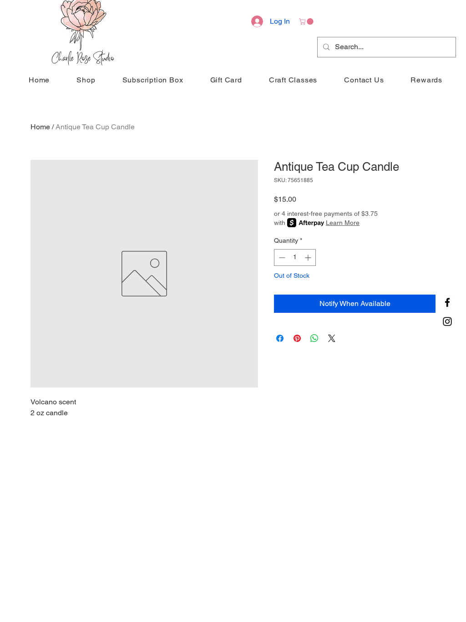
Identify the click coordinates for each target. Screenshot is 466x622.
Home (40, 126)
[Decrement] (281, 257)
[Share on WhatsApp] (314, 338)
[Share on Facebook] (279, 338)
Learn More (343, 222)
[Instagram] (447, 321)
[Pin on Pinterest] (297, 338)
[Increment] (308, 257)
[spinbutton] (295, 257)
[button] (307, 21)
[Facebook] (447, 302)
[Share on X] (331, 338)
